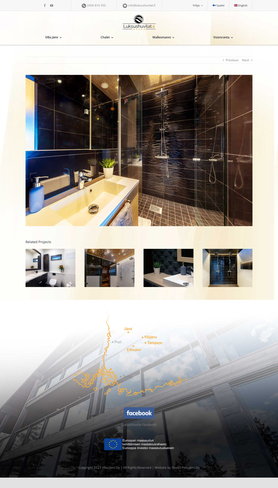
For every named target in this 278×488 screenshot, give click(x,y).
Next (245, 60)
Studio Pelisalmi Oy (186, 467)
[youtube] (51, 5)
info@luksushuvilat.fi (141, 5)
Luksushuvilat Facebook (139, 424)
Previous (232, 60)
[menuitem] (218, 5)
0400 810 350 (96, 5)
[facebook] (44, 5)
